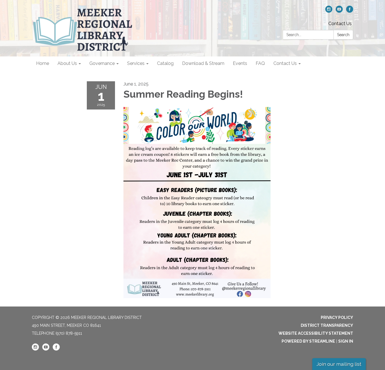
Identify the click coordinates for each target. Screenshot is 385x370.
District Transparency (327, 325)
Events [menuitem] (240, 63)
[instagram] (328, 11)
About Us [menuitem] (67, 63)
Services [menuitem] (136, 63)
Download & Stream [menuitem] (203, 63)
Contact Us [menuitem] (285, 63)
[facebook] (349, 11)
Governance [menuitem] (102, 63)
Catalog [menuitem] (165, 63)
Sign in (345, 341)
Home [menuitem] (42, 63)
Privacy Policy (337, 317)
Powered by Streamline (308, 341)
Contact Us (340, 23)
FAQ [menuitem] (260, 63)
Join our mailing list (339, 364)
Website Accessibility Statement (315, 333)
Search (343, 34)
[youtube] (339, 11)
